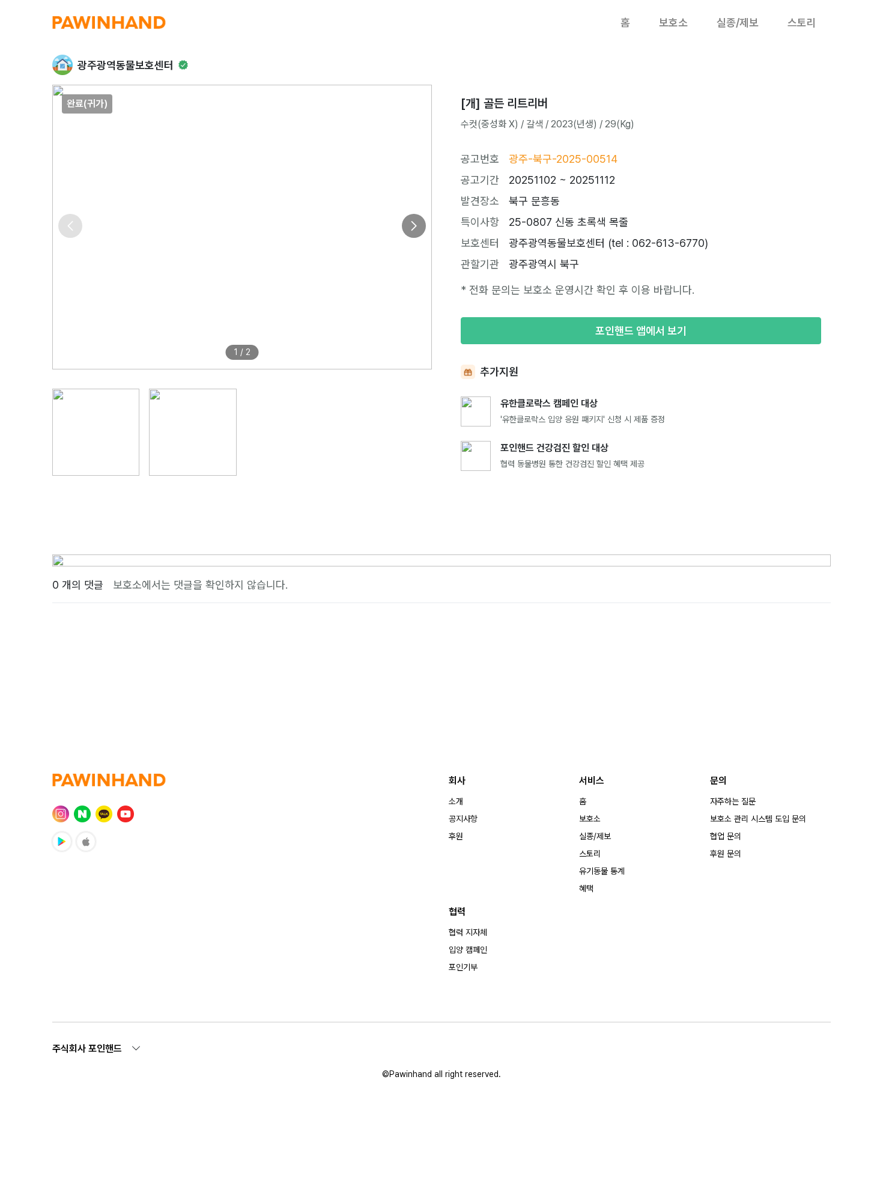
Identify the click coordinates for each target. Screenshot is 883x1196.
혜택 (586, 888)
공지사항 (463, 819)
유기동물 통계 (602, 871)
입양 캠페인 (468, 950)
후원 (456, 836)
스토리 (801, 22)
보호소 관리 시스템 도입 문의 (758, 819)
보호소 (673, 22)
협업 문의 (725, 836)
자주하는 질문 (733, 801)
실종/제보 (738, 22)
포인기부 (463, 967)
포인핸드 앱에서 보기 (641, 330)
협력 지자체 (468, 932)
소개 (456, 801)
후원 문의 (725, 853)
